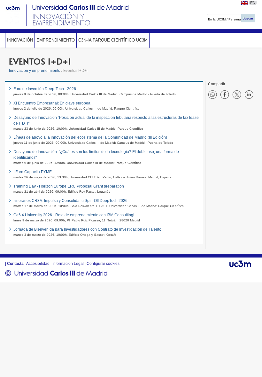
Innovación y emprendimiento (34, 70)
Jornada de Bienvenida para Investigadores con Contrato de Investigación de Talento (87, 229)
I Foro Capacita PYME (32, 172)
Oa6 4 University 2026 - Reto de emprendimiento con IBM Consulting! (73, 215)
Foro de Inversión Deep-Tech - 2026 (44, 89)
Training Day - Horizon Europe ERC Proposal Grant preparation (68, 186)
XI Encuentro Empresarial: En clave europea (51, 103)
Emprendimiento (55, 40)
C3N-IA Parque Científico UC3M (113, 40)
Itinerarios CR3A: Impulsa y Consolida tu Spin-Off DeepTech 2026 (70, 200)
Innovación (20, 40)
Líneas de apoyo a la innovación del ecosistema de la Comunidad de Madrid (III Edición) (90, 137)
